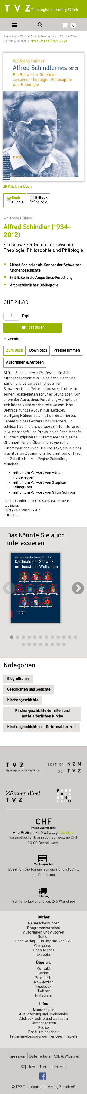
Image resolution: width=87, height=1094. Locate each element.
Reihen (43, 937)
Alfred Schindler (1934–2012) (48, 41)
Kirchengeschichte (23, 700)
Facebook (43, 987)
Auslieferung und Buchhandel (43, 1014)
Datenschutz (40, 1056)
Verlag (43, 973)
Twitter (43, 991)
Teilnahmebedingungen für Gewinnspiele (43, 1036)
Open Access (43, 950)
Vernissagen (43, 946)
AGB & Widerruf (66, 1056)
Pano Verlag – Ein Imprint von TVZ (43, 941)
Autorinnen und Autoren (43, 932)
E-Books (44, 955)
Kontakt (44, 969)
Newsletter (43, 982)
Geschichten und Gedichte (29, 689)
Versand (66, 833)
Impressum (16, 1056)
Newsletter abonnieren (46, 1067)
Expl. (26, 316)
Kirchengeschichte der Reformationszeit (41, 727)
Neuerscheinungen (43, 923)
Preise (43, 1028)
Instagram (43, 995)
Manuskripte (43, 1010)
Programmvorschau (43, 928)
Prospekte (43, 978)
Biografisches (18, 679)
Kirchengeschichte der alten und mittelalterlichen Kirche (42, 714)
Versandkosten (43, 1023)
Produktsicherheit (43, 1032)
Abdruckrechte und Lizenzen (43, 1019)
